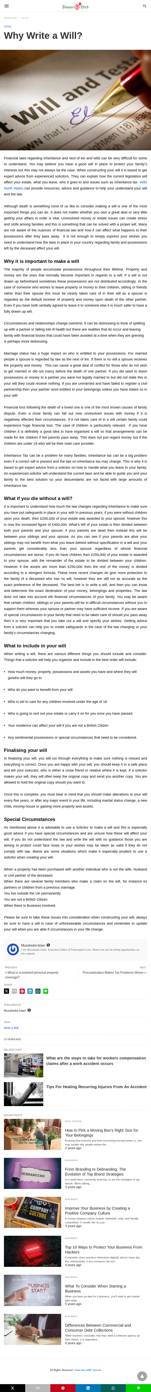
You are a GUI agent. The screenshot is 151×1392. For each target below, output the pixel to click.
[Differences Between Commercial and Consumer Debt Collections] (32, 1329)
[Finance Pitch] (75, 6)
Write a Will (11, 1028)
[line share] (45, 991)
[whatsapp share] (38, 991)
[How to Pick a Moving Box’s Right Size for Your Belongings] (32, 1134)
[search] (145, 6)
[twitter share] (6, 991)
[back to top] (142, 1376)
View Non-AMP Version (88, 1370)
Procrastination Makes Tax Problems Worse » (114, 972)
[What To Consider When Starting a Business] (32, 1290)
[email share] (14, 991)
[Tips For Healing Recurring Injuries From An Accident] (23, 1094)
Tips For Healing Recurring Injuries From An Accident (96, 1087)
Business (71, 1160)
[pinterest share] (22, 991)
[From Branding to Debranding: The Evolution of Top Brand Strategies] (32, 1173)
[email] (37, 1388)
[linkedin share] (30, 991)
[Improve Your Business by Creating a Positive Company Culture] (32, 1212)
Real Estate (73, 1121)
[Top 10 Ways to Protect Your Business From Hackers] (32, 1251)
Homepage (10, 18)
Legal (25, 18)
